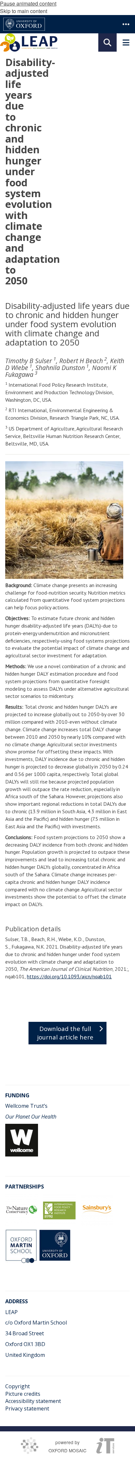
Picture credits (22, 1393)
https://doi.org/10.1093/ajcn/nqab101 (69, 976)
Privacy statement (27, 1408)
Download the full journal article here (65, 1032)
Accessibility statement (33, 1401)
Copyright (17, 1386)
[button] (126, 24)
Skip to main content (23, 11)
